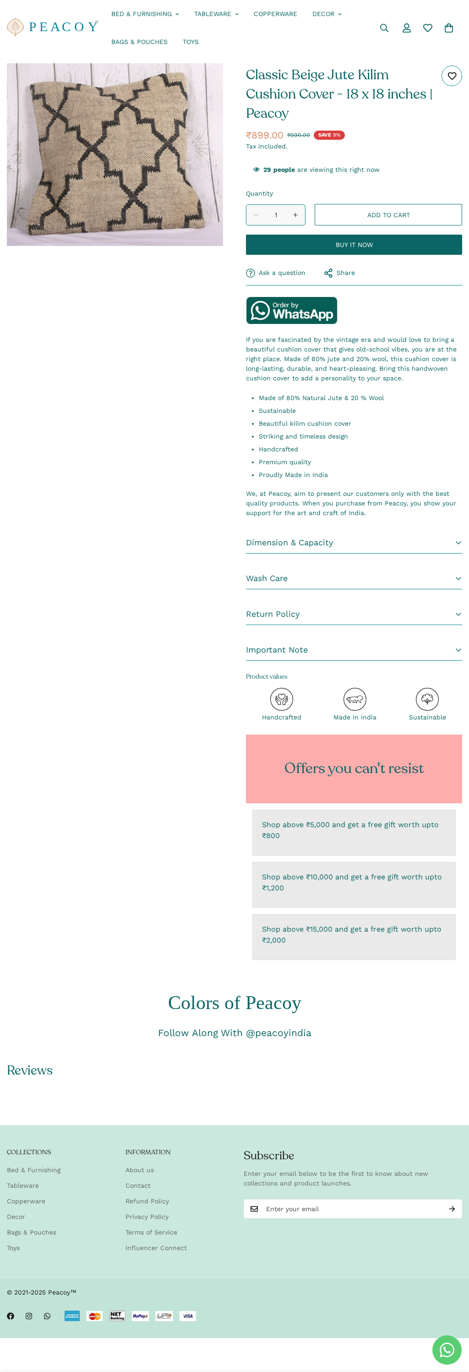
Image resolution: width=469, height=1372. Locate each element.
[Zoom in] (215, 82)
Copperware (275, 13)
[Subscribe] (452, 1208)
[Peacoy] (52, 28)
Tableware (212, 13)
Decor (323, 13)
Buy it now (354, 244)
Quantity (259, 193)
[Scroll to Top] (451, 1322)
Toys (191, 41)
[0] (448, 27)
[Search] (384, 28)
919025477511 (292, 310)
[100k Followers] (29, 1316)
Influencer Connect (156, 1247)
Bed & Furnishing (141, 13)
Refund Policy (147, 1201)
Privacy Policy (147, 1216)
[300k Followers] (10, 1316)
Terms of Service (151, 1232)
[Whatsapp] (47, 1316)
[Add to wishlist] (452, 76)
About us (139, 1170)
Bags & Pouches (139, 41)
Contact (138, 1185)
